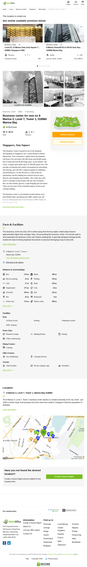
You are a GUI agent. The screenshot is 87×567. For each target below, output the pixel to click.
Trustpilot (6, 500)
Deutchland (48, 538)
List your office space (31, 530)
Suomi (46, 535)
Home (4, 9)
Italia (60, 541)
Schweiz (75, 524)
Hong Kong (76, 535)
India (74, 538)
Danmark (47, 524)
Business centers (21, 9)
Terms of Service (67, 554)
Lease (11, 9)
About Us (27, 526)
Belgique (47, 546)
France (60, 538)
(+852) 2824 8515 (9, 537)
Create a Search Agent (32, 523)
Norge (46, 531)
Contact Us (27, 534)
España (61, 534)
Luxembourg (63, 524)
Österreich (62, 545)
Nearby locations (67, 142)
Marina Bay (42, 9)
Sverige (47, 528)
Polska (74, 531)
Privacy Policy (52, 554)
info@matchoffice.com (11, 534)
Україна (75, 528)
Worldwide (76, 542)
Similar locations (67, 135)
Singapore (32, 9)
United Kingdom (61, 529)
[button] (35, 27)
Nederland (48, 542)
